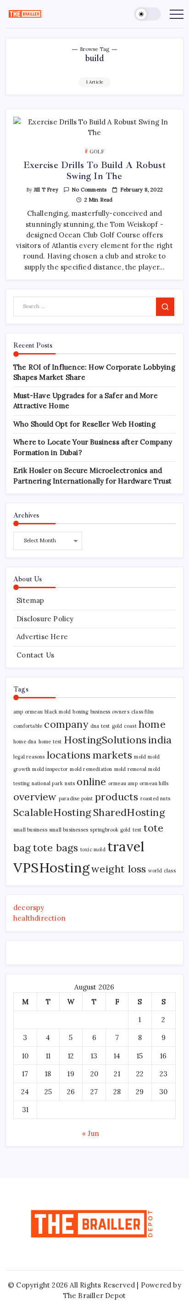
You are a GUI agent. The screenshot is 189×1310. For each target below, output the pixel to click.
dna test (100, 726)
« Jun (90, 1133)
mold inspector (50, 769)
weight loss (118, 868)
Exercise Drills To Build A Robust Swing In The (94, 170)
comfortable (27, 726)
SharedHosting (129, 812)
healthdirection (39, 918)
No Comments (89, 189)
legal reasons (29, 756)
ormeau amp (123, 783)
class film (142, 711)
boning (80, 711)
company (66, 724)
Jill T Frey (46, 189)
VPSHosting (51, 867)
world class (162, 870)
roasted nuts (155, 798)
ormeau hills (153, 783)
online (91, 781)
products (117, 796)
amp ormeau (28, 711)
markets (112, 754)
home (152, 724)
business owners (109, 711)
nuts (70, 783)
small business (30, 829)
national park (47, 783)
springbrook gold (110, 829)
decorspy (28, 907)
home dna (25, 741)
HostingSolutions (105, 739)
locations (69, 754)
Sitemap (30, 600)
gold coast (124, 726)
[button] (147, 14)
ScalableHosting (52, 812)
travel (126, 846)
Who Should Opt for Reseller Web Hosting (84, 424)
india (160, 739)
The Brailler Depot (94, 1295)
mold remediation (91, 769)
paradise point (76, 798)
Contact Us (35, 655)
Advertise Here (42, 636)
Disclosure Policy (45, 618)
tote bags (55, 847)
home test (50, 741)
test (137, 829)
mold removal (130, 769)
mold (140, 756)
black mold (57, 711)
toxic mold (93, 849)
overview (35, 796)
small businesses (68, 829)
